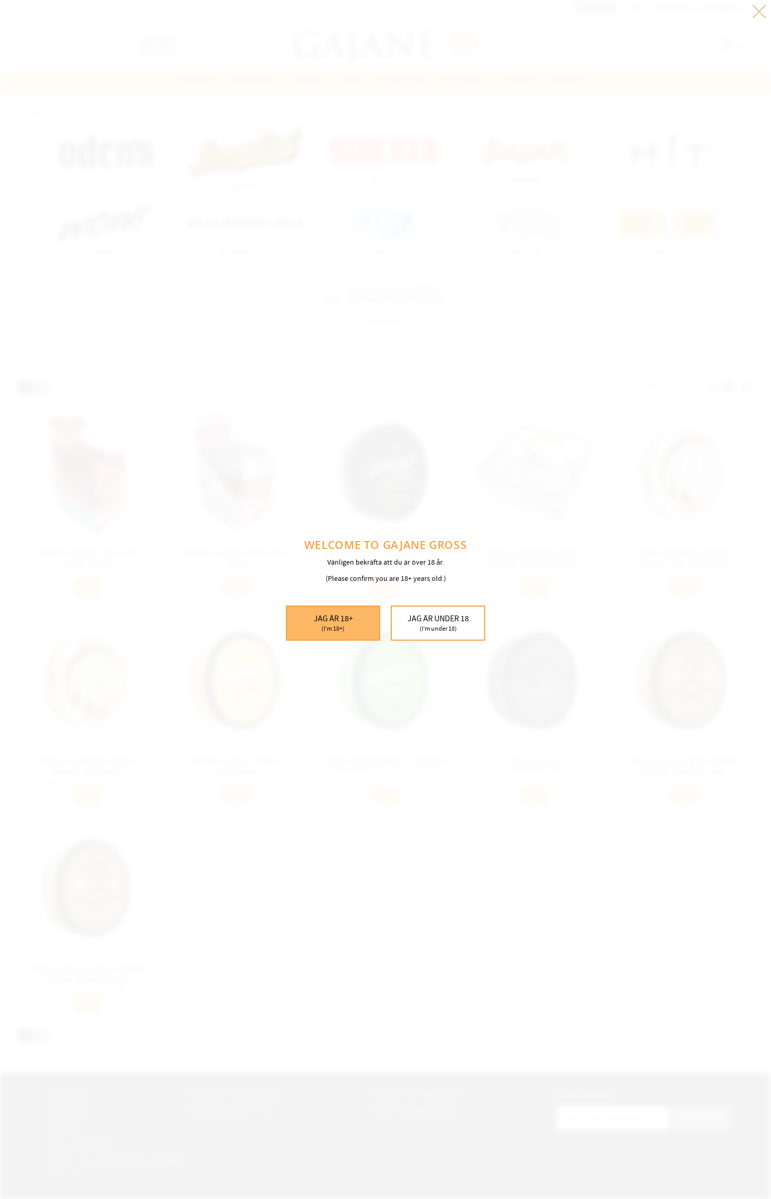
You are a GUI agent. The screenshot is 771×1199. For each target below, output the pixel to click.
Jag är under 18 (438, 622)
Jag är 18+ (333, 622)
